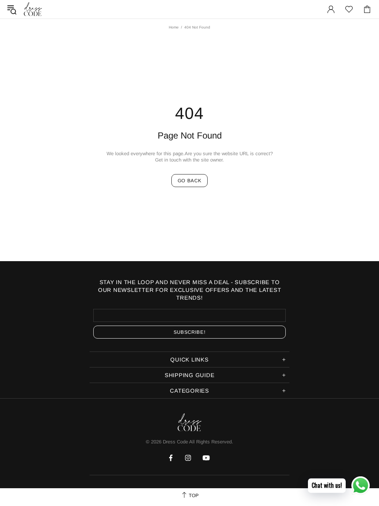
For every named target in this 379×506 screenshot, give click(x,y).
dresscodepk (33, 9)
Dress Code (175, 442)
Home (174, 27)
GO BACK (190, 180)
